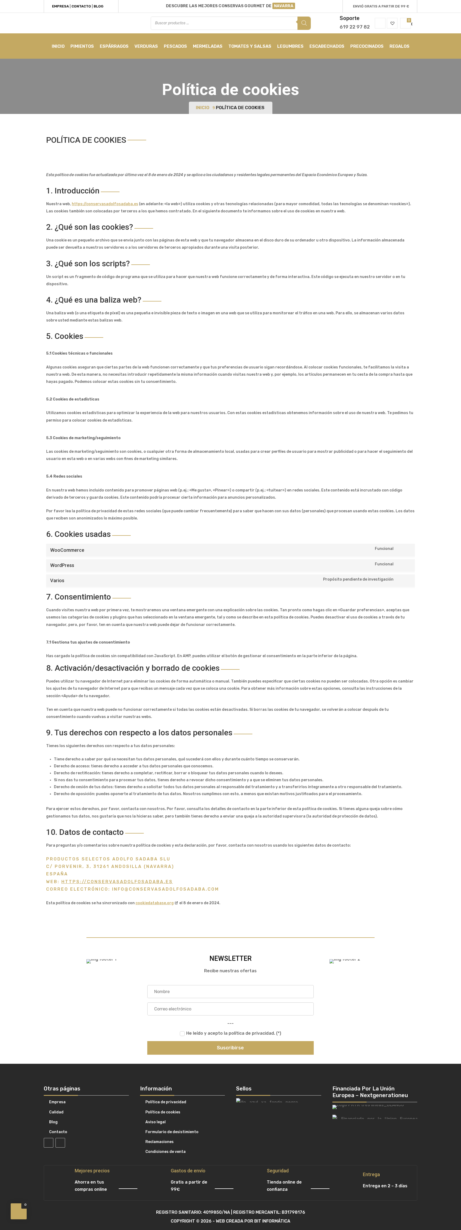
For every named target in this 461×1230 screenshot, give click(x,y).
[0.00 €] (405, 23)
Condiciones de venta (165, 1151)
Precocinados (367, 46)
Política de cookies (162, 1112)
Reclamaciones (159, 1142)
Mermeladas (207, 46)
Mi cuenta (380, 23)
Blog (99, 6)
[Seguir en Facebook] (48, 1143)
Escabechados (326, 46)
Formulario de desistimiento (171, 1132)
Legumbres (290, 46)
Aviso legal (155, 1122)
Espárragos (114, 46)
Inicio (58, 46)
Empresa (60, 6)
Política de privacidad (165, 1102)
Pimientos (82, 46)
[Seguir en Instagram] (60, 1143)
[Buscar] (304, 23)
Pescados (175, 46)
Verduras (146, 46)
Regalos (400, 46)
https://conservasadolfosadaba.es (105, 204)
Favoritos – (392, 23)
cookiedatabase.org (155, 903)
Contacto (81, 6)
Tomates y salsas (249, 46)
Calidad (56, 1112)
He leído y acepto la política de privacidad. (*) (233, 1033)
